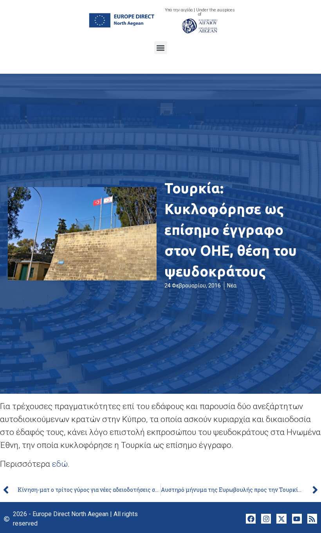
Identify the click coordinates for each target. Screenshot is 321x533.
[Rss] (312, 519)
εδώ (60, 464)
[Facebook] (251, 519)
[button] (160, 47)
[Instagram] (266, 519)
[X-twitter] (281, 519)
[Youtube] (297, 519)
